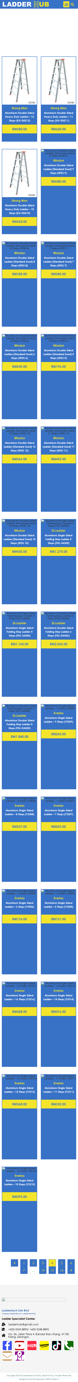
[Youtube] (19, 1345)
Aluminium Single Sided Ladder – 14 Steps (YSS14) (58, 997)
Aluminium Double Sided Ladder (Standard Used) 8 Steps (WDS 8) (19, 261)
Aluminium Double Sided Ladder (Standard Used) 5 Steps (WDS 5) (58, 354)
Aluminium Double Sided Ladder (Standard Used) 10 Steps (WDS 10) (20, 539)
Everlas (58, 713)
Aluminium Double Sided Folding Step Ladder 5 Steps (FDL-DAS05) (19, 724)
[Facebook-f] (7, 1345)
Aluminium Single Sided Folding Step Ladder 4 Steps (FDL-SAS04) (19, 631)
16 (61, 1270)
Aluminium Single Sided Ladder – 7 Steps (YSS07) (58, 812)
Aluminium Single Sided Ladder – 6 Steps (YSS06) (19, 904)
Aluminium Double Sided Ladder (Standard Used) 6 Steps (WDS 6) (19, 354)
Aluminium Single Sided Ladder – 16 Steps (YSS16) (19, 997)
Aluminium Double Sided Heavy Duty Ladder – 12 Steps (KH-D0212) (19, 116)
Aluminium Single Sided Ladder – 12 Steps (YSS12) (19, 1089)
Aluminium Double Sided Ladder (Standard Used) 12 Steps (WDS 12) (20, 446)
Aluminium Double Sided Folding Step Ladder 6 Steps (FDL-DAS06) (58, 631)
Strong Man (20, 108)
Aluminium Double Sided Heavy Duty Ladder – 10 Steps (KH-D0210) (19, 209)
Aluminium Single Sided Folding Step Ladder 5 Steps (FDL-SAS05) (58, 539)
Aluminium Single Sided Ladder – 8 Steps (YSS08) (19, 812)
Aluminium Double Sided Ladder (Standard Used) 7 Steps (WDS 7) (58, 261)
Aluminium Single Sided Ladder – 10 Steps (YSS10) (19, 1182)
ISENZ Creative (52, 1379)
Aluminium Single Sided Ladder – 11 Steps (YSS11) (58, 1089)
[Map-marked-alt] (19, 1356)
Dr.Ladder (58, 530)
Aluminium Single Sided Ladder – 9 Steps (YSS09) (58, 719)
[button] (66, 4)
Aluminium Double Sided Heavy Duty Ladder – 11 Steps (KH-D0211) (58, 116)
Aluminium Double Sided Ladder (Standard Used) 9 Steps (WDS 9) (58, 169)
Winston (58, 160)
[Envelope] (7, 1356)
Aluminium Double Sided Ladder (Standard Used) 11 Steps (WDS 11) (59, 446)
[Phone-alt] (68, 1345)
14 (43, 1270)
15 (52, 1270)
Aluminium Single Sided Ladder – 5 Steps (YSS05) (58, 904)
